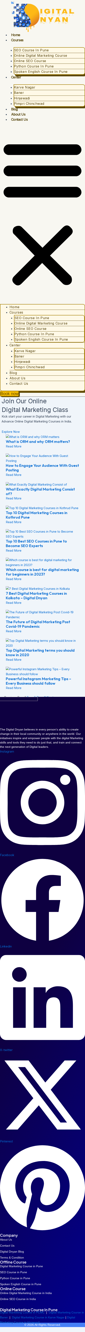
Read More (13, 446)
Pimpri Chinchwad (29, 103)
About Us (18, 114)
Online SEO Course (30, 61)
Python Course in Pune (34, 66)
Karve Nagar (24, 87)
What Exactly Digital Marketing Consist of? (40, 491)
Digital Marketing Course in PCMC (22, 1312)
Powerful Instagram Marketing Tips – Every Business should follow (38, 681)
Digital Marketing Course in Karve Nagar (38, 1317)
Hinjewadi (22, 98)
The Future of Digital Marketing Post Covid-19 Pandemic (38, 624)
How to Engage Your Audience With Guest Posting (42, 467)
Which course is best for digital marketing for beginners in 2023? (42, 572)
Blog (14, 109)
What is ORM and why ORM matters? (38, 441)
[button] (42, 213)
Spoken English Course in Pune (41, 72)
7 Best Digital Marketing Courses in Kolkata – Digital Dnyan (36, 595)
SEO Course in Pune (31, 50)
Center (16, 77)
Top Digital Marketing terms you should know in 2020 (40, 652)
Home (15, 35)
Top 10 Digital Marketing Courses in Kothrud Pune (36, 515)
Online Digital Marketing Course (40, 55)
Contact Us (19, 119)
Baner (19, 93)
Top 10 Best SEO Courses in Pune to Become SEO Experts (36, 543)
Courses (17, 40)
